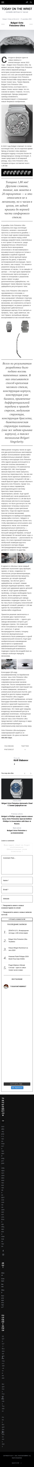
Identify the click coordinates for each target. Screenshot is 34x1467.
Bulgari (5, 19)
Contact (2, 1280)
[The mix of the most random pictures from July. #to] (17, 1058)
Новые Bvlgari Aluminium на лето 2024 (3, 1431)
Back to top (15, 1463)
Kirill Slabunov (21, 760)
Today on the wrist (13, 19)
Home (2, 1285)
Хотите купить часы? (2, 1301)
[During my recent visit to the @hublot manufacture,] (17, 1013)
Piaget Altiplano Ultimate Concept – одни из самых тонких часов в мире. (17, 967)
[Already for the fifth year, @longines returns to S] (17, 1043)
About (2, 1274)
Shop (2, 1291)
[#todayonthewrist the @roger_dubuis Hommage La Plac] (17, 1028)
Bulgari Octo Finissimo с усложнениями (17, 830)
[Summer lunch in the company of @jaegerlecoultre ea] (17, 1073)
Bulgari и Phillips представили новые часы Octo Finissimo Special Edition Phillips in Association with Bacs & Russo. (17, 819)
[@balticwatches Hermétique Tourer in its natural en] (17, 998)
